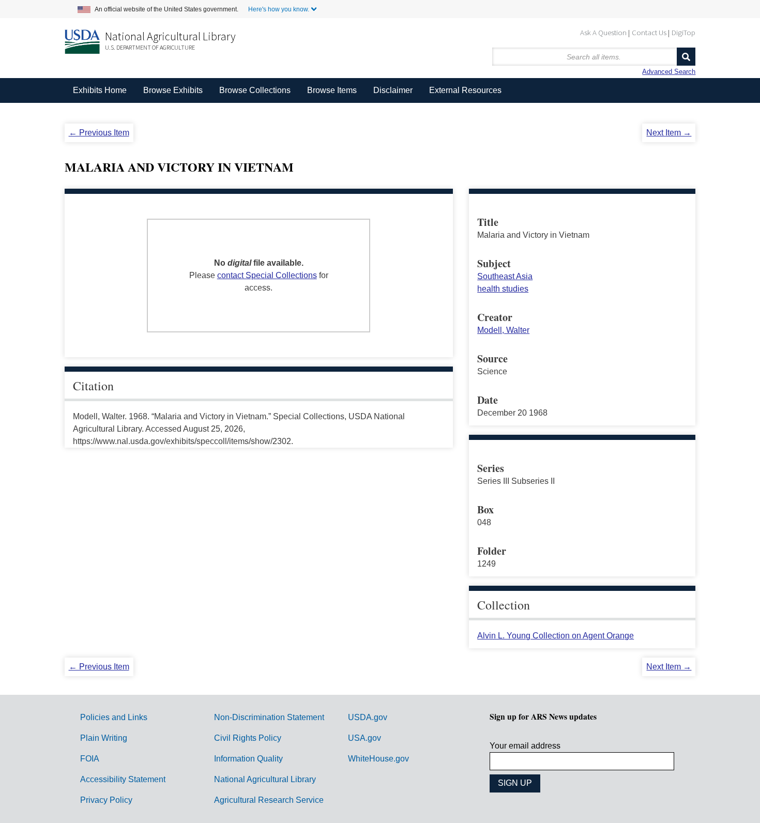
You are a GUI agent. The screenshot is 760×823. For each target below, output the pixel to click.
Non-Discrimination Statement (269, 717)
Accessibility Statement (122, 779)
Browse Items (332, 90)
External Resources (465, 90)
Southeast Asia (505, 276)
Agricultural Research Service (269, 800)
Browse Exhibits (173, 90)
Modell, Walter (503, 330)
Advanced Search (668, 71)
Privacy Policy (106, 800)
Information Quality (248, 758)
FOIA (89, 758)
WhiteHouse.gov (378, 758)
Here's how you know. (278, 9)
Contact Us (649, 32)
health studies (502, 288)
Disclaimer (393, 90)
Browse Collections (255, 90)
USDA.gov (367, 717)
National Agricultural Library (170, 36)
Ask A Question (603, 32)
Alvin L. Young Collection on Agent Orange (555, 635)
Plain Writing (103, 738)
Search (686, 57)
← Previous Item (99, 132)
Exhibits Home (100, 90)
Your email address (525, 745)
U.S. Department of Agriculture (150, 47)
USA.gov (364, 738)
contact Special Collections (267, 275)
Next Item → (668, 132)
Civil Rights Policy (247, 738)
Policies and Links (113, 717)
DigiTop (683, 32)
